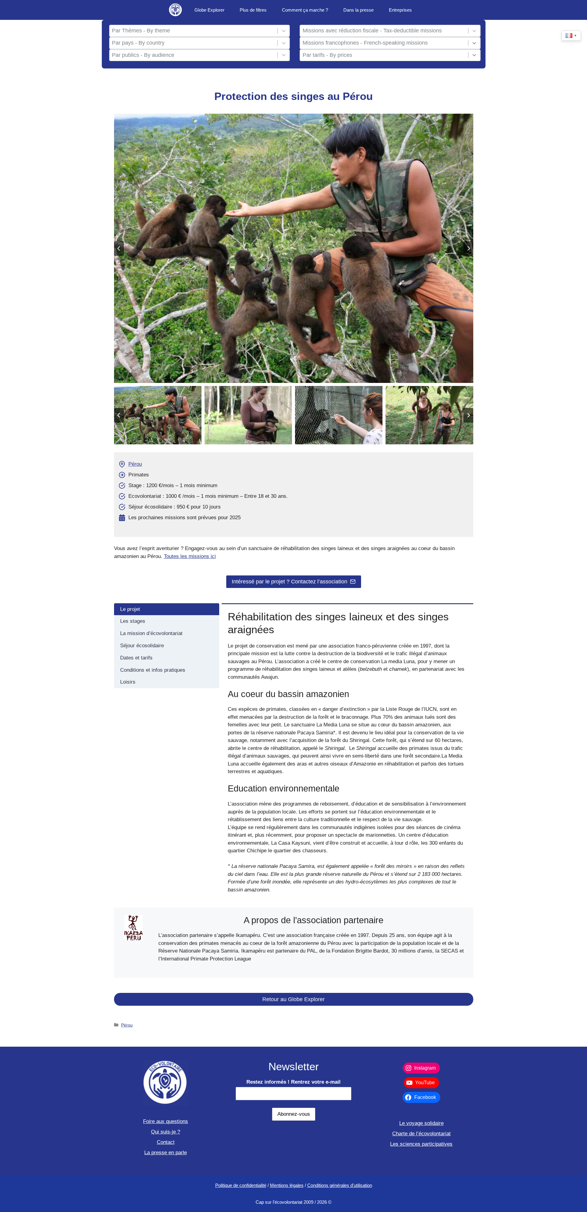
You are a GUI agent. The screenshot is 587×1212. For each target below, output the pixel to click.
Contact (166, 1142)
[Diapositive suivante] (468, 248)
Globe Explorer (209, 10)
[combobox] (193, 31)
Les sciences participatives (421, 1144)
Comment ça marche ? (305, 10)
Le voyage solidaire (421, 1123)
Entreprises (400, 10)
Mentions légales (287, 1185)
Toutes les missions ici (190, 556)
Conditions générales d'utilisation (339, 1185)
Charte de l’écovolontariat (421, 1134)
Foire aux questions (165, 1121)
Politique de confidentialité (240, 1185)
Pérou (135, 464)
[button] (157, 415)
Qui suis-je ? (165, 1132)
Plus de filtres (253, 10)
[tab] (167, 609)
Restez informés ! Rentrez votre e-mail (293, 1082)
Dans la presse (358, 10)
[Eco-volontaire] (176, 10)
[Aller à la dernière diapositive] (119, 248)
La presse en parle (165, 1152)
